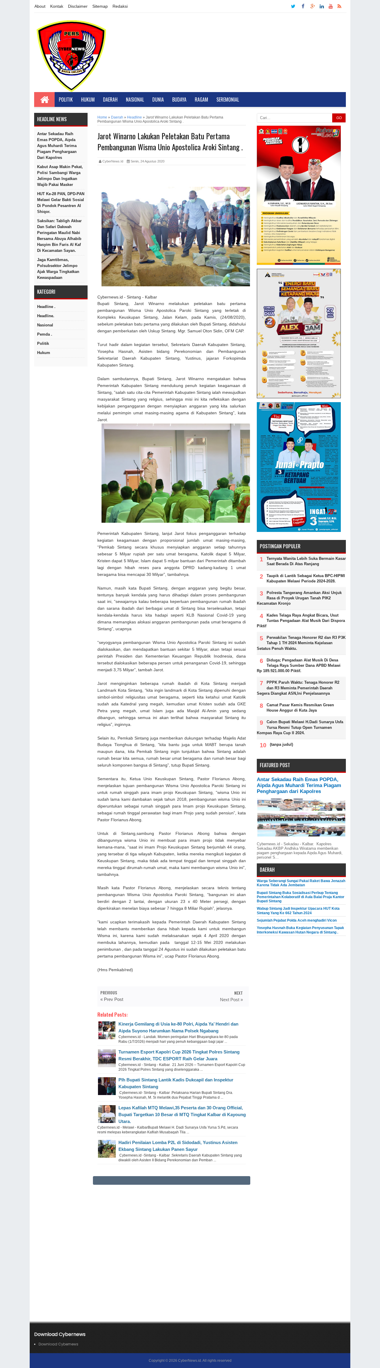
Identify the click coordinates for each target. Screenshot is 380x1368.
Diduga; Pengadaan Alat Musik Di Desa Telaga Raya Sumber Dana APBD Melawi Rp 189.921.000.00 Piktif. (299, 665)
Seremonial (227, 99)
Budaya (179, 99)
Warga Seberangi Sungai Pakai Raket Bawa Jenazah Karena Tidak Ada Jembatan (301, 883)
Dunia (158, 99)
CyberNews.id (189, 1360)
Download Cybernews (58, 1344)
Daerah (110, 99)
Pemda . (44, 334)
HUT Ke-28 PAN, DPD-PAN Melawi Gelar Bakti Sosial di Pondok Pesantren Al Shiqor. (60, 203)
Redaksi (120, 6)
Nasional (135, 99)
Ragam (201, 99)
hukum (43, 352)
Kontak (56, 6)
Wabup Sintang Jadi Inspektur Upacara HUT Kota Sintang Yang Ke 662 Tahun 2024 (298, 910)
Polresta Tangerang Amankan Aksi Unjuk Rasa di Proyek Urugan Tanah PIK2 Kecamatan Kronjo (299, 598)
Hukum (88, 99)
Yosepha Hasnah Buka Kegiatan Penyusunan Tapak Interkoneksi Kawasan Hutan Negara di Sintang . (300, 930)
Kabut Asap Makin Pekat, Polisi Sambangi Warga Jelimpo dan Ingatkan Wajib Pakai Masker (60, 176)
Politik (66, 99)
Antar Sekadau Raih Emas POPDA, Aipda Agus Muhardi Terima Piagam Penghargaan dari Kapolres (57, 146)
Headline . (46, 306)
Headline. (45, 316)
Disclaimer (78, 6)
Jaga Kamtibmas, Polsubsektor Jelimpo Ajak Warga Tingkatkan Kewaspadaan (58, 269)
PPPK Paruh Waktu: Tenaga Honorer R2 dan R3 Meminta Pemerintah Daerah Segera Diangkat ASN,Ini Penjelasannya (298, 687)
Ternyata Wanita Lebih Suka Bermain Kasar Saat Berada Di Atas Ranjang (306, 561)
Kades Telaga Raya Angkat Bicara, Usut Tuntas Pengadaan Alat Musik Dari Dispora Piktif (301, 620)
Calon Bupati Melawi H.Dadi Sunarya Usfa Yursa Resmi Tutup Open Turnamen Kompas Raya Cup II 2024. (300, 727)
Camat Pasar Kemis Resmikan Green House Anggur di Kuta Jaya (300, 708)
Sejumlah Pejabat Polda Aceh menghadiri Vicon (297, 920)
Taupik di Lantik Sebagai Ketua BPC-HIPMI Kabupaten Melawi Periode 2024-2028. (306, 578)
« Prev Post (111, 999)
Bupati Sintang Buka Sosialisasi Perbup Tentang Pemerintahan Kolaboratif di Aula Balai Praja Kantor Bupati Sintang (300, 897)
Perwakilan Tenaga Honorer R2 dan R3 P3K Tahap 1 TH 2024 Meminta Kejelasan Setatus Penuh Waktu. (301, 642)
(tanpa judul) (281, 744)
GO (339, 118)
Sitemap (100, 6)
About (39, 6)
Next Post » (231, 999)
